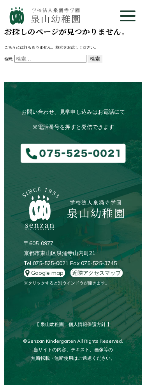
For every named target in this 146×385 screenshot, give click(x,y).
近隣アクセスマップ (96, 272)
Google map (46, 272)
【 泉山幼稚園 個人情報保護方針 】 (73, 324)
